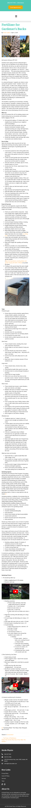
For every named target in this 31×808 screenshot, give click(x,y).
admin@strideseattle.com (10, 763)
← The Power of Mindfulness (9, 738)
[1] (5, 494)
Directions (20, 3)
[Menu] (16, 16)
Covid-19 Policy (5, 776)
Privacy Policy (5, 773)
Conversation (10, 734)
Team (3, 781)
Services (4, 778)
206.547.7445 (11, 3)
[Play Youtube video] (15, 591)
